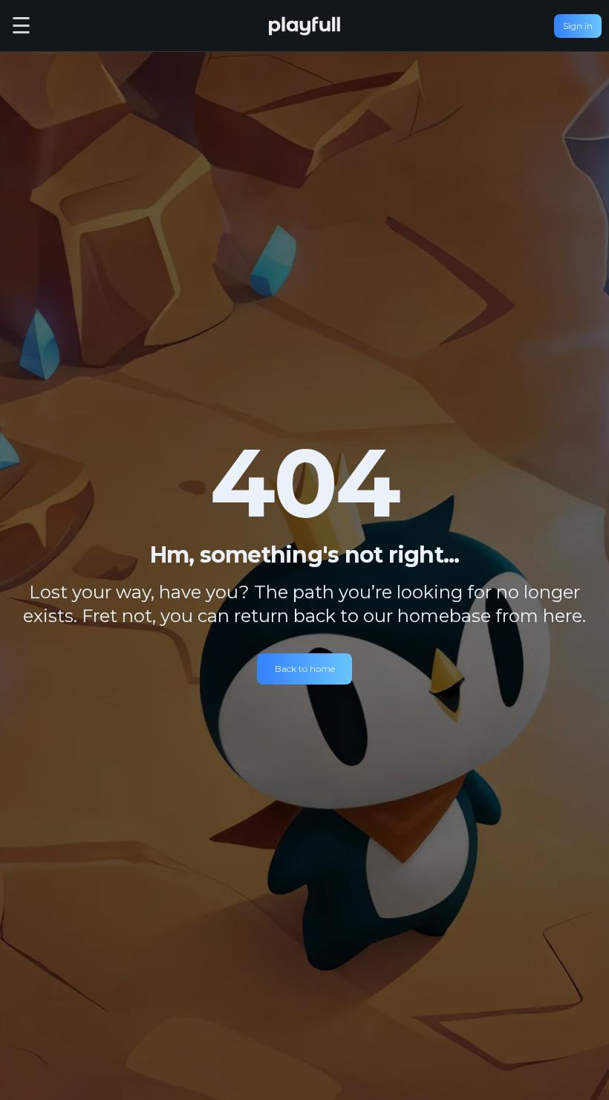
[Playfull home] (304, 26)
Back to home (305, 668)
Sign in (578, 25)
